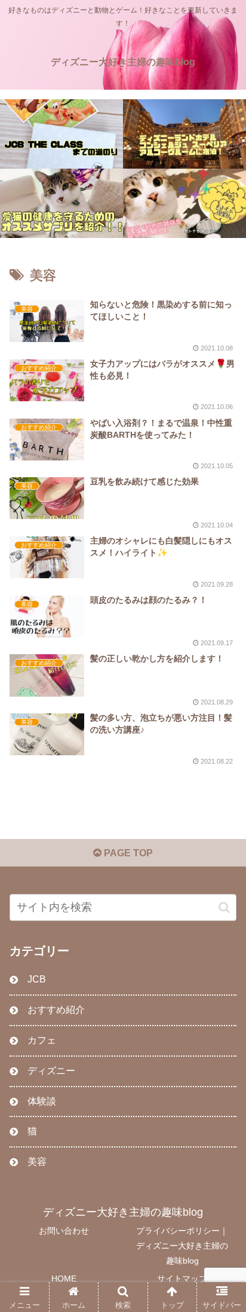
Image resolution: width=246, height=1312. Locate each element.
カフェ (41, 1040)
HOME (63, 1278)
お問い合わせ (64, 1230)
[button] (224, 907)
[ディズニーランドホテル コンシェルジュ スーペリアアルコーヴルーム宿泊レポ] (184, 134)
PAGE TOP (127, 853)
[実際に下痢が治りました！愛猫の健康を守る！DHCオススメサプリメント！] (61, 203)
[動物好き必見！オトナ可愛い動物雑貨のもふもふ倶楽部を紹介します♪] (184, 203)
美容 (37, 1162)
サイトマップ (182, 1278)
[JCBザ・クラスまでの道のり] (61, 134)
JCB (36, 979)
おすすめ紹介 (56, 1010)
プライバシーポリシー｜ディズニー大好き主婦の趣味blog (182, 1245)
